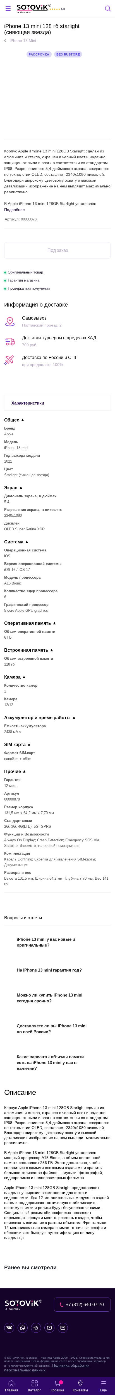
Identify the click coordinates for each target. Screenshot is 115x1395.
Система (13, 542)
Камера (12, 677)
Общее (11, 420)
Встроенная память (26, 650)
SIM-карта (15, 744)
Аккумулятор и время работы (37, 717)
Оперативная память (27, 623)
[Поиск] (108, 9)
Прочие (12, 771)
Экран (11, 487)
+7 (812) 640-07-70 (85, 1304)
